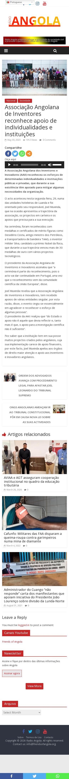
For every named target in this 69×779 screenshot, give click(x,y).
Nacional (11, 100)
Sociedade (25, 100)
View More (34, 686)
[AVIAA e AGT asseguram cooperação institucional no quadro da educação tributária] (34, 442)
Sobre (21, 737)
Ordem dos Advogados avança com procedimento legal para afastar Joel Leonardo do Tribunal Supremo (38, 385)
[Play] (9, 165)
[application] (34, 164)
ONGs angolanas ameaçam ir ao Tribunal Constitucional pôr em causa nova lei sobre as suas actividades (29, 414)
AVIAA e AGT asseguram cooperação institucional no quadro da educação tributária (31, 481)
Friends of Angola (12, 641)
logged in (23, 625)
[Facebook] (8, 154)
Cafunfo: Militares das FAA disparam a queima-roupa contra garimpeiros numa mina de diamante (33, 537)
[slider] (57, 164)
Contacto (48, 737)
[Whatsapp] (22, 154)
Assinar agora (12, 673)
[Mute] (49, 165)
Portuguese (15, 2)
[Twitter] (15, 154)
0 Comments (49, 139)
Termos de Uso (34, 737)
